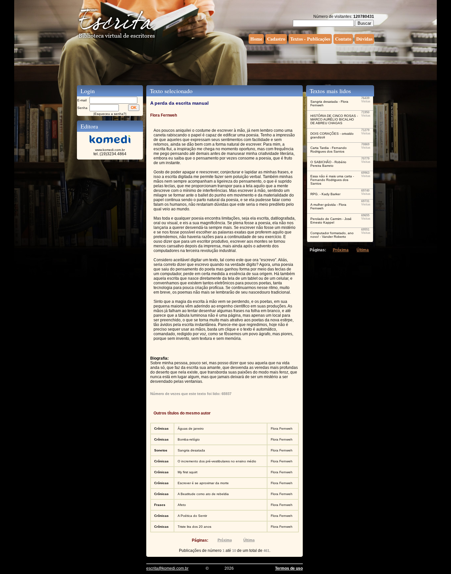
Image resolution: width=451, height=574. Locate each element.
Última (249, 540)
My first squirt (187, 472)
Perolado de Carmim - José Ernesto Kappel (331, 220)
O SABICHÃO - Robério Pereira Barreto (328, 163)
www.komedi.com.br (110, 150)
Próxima (225, 540)
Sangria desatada (191, 450)
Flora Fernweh (282, 428)
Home (256, 38)
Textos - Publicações (310, 38)
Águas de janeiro (191, 428)
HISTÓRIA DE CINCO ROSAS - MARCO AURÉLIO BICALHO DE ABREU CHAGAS (334, 119)
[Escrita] (117, 38)
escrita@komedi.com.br (167, 568)
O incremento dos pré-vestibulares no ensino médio (217, 461)
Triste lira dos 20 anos (194, 526)
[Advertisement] (225, 64)
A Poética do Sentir (192, 516)
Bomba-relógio (189, 439)
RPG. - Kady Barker (325, 194)
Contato (343, 38)
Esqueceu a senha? (109, 114)
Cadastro (276, 38)
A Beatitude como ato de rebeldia (203, 494)
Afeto (182, 505)
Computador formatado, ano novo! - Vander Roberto (332, 234)
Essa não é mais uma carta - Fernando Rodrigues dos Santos (332, 179)
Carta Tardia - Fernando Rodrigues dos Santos (328, 149)
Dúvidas (364, 38)
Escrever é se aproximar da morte (203, 483)
